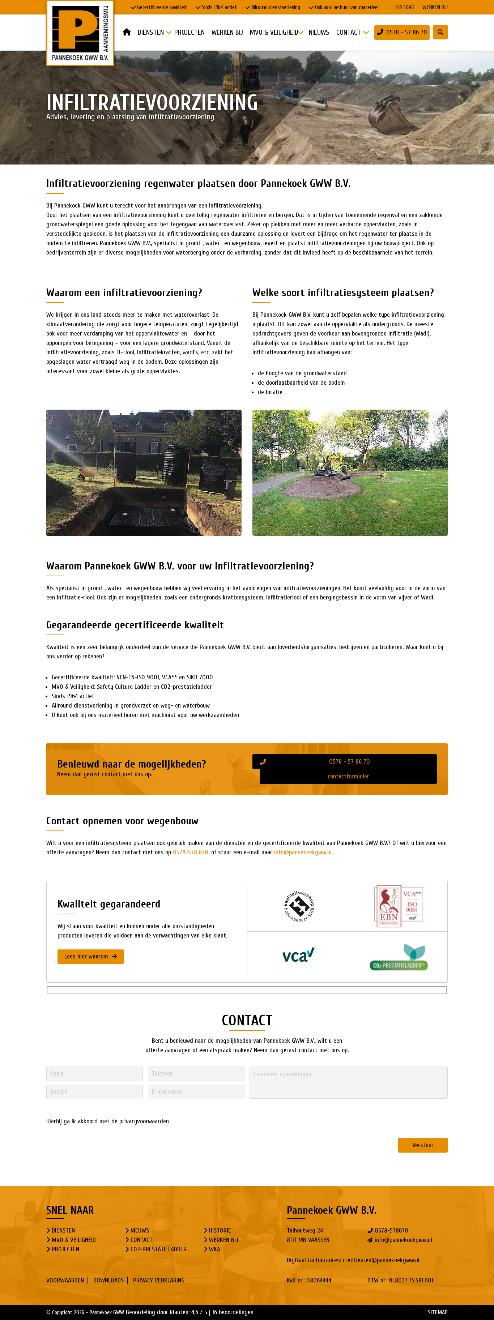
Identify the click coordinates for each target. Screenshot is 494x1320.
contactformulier (348, 776)
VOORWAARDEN (65, 1280)
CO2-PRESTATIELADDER (159, 1249)
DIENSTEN (63, 1230)
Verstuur (423, 1145)
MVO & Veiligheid (74, 1240)
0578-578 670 (190, 852)
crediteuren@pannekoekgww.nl (381, 1260)
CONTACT (142, 1240)
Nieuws (140, 1230)
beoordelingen (233, 1312)
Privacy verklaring (158, 1280)
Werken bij (435, 7)
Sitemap (438, 1312)
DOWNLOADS (108, 1280)
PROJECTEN (65, 1249)
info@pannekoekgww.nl (303, 852)
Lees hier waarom (87, 956)
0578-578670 (391, 1230)
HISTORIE (405, 7)
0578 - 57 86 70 (406, 32)
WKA (214, 1249)
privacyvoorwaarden (144, 1121)
